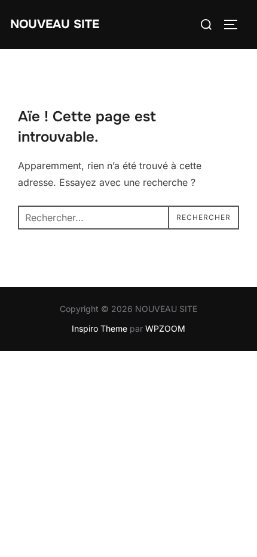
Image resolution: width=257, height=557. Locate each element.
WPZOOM (165, 328)
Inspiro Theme (99, 328)
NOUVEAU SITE (54, 24)
